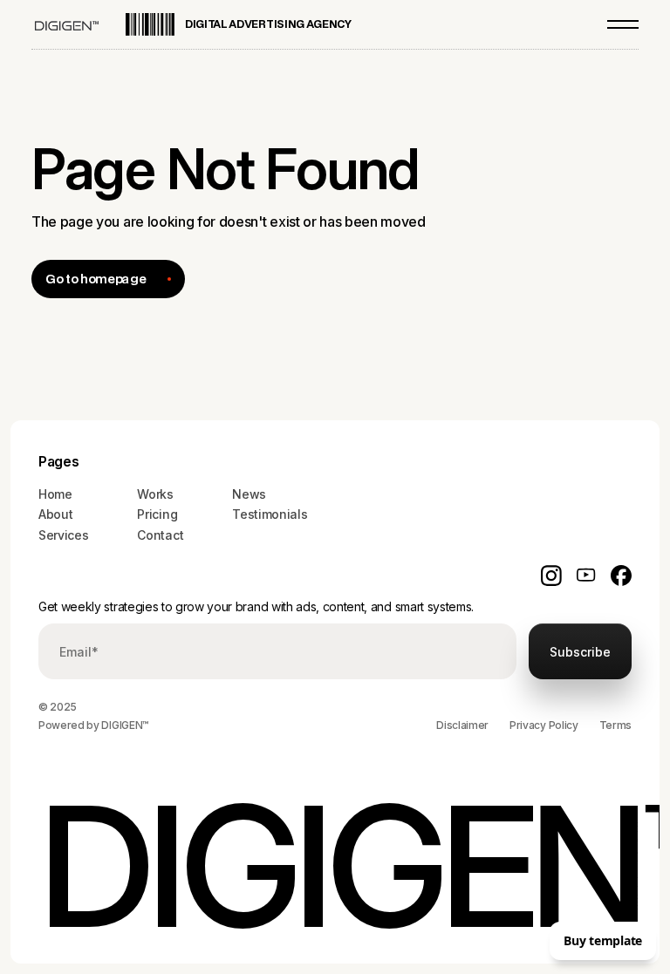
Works (155, 494)
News (249, 494)
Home (55, 494)
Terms (615, 725)
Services (63, 535)
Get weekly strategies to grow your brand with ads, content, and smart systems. (256, 606)
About (55, 514)
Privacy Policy (543, 725)
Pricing (157, 514)
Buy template (603, 940)
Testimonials (269, 514)
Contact (160, 535)
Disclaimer (462, 725)
